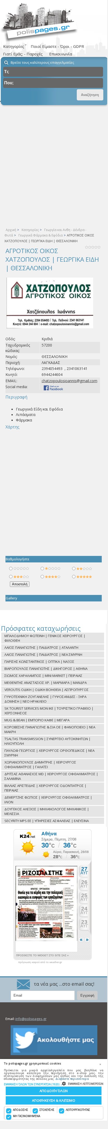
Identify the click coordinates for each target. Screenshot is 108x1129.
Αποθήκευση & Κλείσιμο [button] (53, 1100)
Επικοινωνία (60, 53)
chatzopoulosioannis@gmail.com (69, 380)
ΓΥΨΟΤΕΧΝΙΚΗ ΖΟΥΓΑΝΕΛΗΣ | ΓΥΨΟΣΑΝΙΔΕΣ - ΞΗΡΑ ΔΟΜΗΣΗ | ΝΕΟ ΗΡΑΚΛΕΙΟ (45, 699)
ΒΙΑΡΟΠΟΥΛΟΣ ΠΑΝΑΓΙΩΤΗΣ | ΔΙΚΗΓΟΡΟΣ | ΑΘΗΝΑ (45, 668)
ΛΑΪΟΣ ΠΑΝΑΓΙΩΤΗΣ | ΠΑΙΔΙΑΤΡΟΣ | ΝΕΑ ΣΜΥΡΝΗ (43, 654)
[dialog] (53, 1090)
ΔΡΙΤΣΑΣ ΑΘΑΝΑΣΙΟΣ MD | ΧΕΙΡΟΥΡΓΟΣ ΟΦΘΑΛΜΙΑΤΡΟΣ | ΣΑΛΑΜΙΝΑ (51, 776)
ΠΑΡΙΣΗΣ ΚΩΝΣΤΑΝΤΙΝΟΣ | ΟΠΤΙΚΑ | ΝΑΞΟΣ (39, 661)
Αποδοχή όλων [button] (54, 1090)
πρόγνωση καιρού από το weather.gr (40, 962)
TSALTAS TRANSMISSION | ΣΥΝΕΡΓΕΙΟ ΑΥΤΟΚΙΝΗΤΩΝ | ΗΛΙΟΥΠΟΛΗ (47, 741)
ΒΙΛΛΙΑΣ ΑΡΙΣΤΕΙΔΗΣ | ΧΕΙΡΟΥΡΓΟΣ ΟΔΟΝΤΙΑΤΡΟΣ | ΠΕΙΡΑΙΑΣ (45, 788)
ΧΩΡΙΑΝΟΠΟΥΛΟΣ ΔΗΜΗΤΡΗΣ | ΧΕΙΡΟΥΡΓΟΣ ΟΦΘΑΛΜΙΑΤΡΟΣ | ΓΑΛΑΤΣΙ (40, 764)
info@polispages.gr (31, 1018)
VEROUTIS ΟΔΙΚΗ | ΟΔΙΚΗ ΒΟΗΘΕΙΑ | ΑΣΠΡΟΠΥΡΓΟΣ (46, 689)
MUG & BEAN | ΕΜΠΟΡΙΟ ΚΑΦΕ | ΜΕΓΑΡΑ (36, 720)
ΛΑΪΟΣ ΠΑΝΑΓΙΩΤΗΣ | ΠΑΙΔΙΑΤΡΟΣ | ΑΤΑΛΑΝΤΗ (41, 647)
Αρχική (11, 230)
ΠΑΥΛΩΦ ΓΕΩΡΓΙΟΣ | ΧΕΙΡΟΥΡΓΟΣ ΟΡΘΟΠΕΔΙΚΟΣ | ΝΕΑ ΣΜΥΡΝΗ (49, 753)
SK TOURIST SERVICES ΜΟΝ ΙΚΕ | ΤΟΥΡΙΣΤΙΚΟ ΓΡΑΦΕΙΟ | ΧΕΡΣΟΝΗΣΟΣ (48, 710)
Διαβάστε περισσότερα (72, 1079)
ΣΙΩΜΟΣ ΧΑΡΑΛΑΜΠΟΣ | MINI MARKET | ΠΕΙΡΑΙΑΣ (43, 675)
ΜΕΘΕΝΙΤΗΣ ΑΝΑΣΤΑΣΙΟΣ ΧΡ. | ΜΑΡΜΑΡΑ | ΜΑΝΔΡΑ (45, 682)
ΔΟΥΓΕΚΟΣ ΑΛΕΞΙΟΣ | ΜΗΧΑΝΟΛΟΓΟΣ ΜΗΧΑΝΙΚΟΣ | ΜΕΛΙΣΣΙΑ (46, 811)
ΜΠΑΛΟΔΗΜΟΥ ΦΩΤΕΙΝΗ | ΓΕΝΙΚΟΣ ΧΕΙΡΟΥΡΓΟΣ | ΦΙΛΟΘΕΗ (44, 638)
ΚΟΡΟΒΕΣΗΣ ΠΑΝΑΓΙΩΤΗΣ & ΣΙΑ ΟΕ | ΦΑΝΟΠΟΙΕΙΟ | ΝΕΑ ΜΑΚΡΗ (49, 729)
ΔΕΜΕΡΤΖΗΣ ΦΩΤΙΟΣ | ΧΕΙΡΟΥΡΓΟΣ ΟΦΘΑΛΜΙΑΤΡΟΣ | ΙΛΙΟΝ (48, 799)
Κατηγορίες (30, 230)
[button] (53, 1084)
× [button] (100, 1064)
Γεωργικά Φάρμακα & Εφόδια (40, 235)
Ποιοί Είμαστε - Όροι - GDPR (57, 46)
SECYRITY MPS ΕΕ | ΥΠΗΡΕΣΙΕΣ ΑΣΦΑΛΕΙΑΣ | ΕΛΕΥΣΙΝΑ (46, 820)
